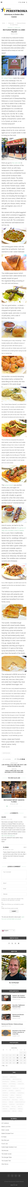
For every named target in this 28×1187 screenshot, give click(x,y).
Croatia (12, 1086)
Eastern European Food (7, 1133)
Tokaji (13, 1106)
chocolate (20, 1083)
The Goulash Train (6, 1160)
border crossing (6, 1079)
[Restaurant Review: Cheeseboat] (6, 1017)
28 (17, 1062)
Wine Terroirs (5, 1164)
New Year (14, 1099)
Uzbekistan (12, 1108)
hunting (12, 1092)
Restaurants (11, 23)
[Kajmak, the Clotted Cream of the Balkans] (6, 998)
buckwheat (5, 1081)
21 (17, 1060)
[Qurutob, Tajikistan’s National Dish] (6, 1007)
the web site (16, 163)
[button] (3, 793)
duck (22, 1088)
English (6, 930)
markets (18, 1095)
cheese (4, 1083)
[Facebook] (8, 1175)
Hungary (5, 1092)
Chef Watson (12, 1083)
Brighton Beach (17, 1079)
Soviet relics (20, 1104)
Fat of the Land (5, 1140)
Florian (6, 847)
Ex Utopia (4, 1136)
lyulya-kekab (9, 485)
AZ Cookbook (5, 1123)
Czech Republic (6, 1088)
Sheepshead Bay (6, 753)
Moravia (12, 1097)
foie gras (11, 1090)
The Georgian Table (7, 1157)
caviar (19, 1081)
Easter (4, 1090)
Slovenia (11, 1104)
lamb (12, 1095)
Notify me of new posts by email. (10, 908)
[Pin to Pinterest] (20, 759)
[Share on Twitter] (19, 759)
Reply (25, 817)
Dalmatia (15, 1088)
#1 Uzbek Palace (7, 78)
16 (24, 1057)
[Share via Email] (24, 759)
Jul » (7, 1065)
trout (20, 1106)
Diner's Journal (5, 1130)
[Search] (26, 2)
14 (17, 1057)
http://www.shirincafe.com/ (8, 835)
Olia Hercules (5, 1150)
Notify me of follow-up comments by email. (13, 904)
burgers (13, 1081)
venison (20, 1108)
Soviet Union (5, 1106)
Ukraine (4, 1108)
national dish (6, 1099)
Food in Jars (5, 1143)
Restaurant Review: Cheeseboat (18, 1015)
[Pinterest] (24, 2)
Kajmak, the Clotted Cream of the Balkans (19, 996)
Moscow (19, 1097)
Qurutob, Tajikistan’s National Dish (18, 1005)
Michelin (4, 1097)
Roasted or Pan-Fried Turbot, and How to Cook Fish (18, 1032)
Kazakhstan (20, 1092)
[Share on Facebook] (17, 759)
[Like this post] (15, 759)
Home (3, 23)
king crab (5, 1095)
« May (3, 1065)
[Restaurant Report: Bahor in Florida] (14, 789)
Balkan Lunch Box (6, 1126)
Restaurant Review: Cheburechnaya (12, 1024)
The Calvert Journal (6, 1153)
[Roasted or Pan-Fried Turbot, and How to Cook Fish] (6, 1033)
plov (21, 1099)
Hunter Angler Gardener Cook (9, 1147)
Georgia (18, 1090)
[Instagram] (22, 2)
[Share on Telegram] (22, 759)
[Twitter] (20, 2)
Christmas (5, 1086)
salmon (4, 1104)
